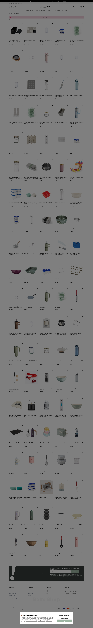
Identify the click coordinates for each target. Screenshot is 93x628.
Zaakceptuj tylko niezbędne (64, 615)
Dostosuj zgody (64, 618)
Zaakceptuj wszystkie (64, 621)
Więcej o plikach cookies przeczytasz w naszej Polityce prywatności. (38, 621)
